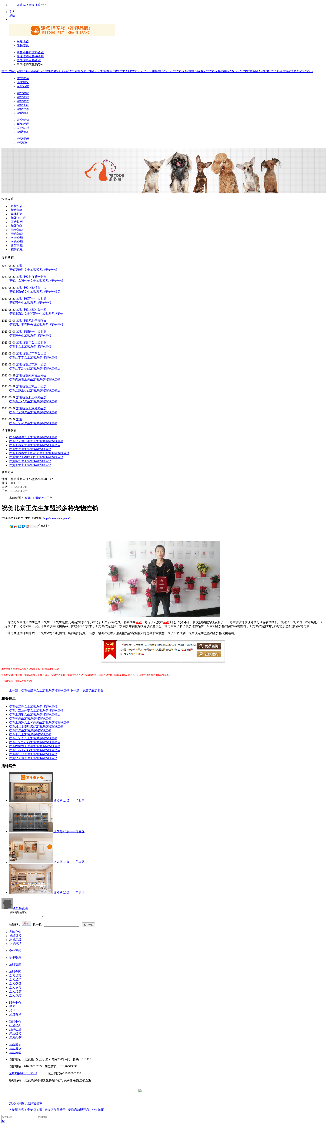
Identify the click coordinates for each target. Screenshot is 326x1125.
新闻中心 (201, 71)
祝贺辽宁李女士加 (34, 353)
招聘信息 (23, 45)
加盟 (19, 265)
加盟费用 (114, 71)
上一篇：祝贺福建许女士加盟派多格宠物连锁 (39, 690)
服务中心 (168, 71)
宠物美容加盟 (58, 675)
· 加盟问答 (16, 225)
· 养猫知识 (16, 233)
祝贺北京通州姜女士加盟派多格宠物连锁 (36, 280)
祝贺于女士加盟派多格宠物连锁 (30, 346)
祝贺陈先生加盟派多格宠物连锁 (30, 335)
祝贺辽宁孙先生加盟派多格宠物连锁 (33, 423)
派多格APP (266, 71)
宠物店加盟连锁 (23, 669)
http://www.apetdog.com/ (56, 518)
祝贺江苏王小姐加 (34, 386)
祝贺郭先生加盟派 (34, 298)
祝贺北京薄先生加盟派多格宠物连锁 (33, 412)
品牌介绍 (28, 71)
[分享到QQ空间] (11, 526)
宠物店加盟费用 (55, 1109)
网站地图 (23, 41)
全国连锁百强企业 (29, 60)
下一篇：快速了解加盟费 (86, 690)
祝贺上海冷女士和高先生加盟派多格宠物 (36, 313)
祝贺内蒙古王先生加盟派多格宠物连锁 (34, 379)
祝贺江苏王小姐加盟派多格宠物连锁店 (34, 390)
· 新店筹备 (16, 210)
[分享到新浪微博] (15, 526)
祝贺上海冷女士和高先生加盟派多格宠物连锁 (39, 453)
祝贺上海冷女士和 (34, 309)
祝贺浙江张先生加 (34, 397)
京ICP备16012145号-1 (23, 1073)
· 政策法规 (16, 245)
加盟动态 (38, 498)
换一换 (37, 924)
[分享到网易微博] (28, 526)
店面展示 (233, 71)
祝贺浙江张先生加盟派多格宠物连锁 (33, 401)
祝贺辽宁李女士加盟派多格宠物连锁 (33, 357)
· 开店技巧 (16, 221)
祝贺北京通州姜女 (34, 276)
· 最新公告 (16, 206)
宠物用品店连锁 (75, 675)
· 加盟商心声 (17, 218)
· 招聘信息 (16, 249)
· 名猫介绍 (16, 241)
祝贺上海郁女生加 (34, 287)
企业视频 (57, 71)
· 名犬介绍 (16, 237)
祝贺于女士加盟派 (34, 342)
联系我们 (298, 71)
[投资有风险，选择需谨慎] (31, 1099)
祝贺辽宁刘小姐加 (34, 364)
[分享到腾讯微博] (19, 526)
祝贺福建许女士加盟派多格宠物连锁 (33, 269)
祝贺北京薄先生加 (34, 408)
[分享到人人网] (24, 526)
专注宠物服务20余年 (30, 56)
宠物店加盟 (29, 675)
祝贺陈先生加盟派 (34, 331)
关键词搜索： (18, 1109)
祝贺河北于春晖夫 (34, 320)
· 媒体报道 (16, 214)
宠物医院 (89, 675)
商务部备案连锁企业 (30, 52)
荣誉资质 (87, 71)
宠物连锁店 (43, 675)
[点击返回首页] (62, 34)
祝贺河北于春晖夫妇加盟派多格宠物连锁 (36, 324)
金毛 (139, 622)
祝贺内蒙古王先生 (34, 375)
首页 (9, 71)
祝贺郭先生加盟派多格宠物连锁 (30, 302)
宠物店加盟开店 (78, 1109)
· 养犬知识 (16, 229)
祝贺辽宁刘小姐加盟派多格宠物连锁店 (34, 368)
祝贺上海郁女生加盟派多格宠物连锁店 (34, 291)
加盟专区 (140, 71)
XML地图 (97, 1109)
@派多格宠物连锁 (29, 4)
